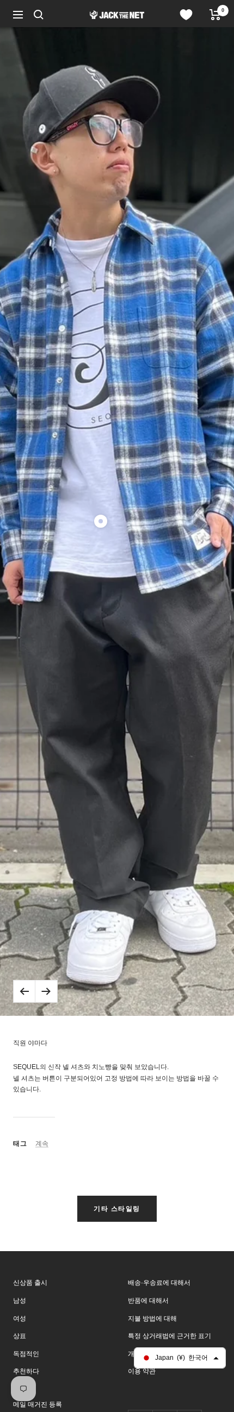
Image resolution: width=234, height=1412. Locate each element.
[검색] (39, 15)
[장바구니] (215, 14)
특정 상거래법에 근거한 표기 (169, 1336)
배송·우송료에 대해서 (159, 1282)
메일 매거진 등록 (37, 1404)
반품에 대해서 (148, 1300)
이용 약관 (142, 1371)
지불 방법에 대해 (152, 1318)
